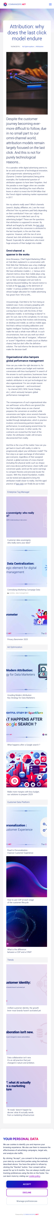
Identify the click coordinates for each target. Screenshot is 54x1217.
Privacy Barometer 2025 (17, 639)
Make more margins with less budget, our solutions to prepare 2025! (23, 793)
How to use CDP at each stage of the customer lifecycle (20, 901)
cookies (12, 593)
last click (40, 225)
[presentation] (26, 517)
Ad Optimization (28, 47)
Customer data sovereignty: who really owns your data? (19, 541)
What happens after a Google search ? (23, 745)
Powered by (26, 1214)
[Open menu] (50, 4)
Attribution (39, 47)
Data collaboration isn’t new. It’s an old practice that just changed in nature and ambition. (21, 1060)
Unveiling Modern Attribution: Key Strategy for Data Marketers (21, 696)
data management (22, 593)
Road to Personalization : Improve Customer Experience (20, 851)
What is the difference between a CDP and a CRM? (19, 950)
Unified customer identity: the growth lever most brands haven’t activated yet (24, 1009)
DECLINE (27, 1192)
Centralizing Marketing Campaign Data (23, 590)
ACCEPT (27, 1184)
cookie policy (34, 1176)
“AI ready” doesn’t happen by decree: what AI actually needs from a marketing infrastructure (20, 1112)
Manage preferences (27, 1201)
